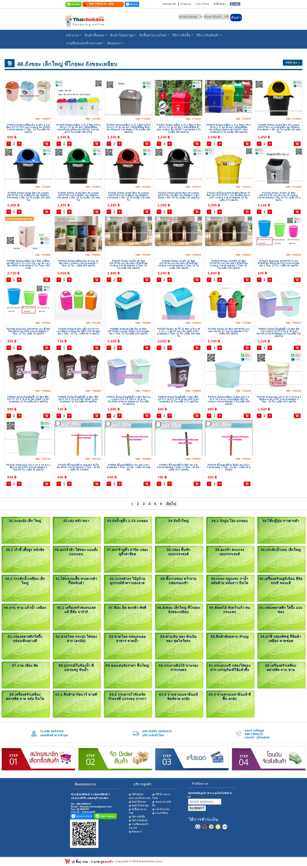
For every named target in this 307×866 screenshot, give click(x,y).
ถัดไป (171, 504)
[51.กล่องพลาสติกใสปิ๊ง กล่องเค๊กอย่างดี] (26, 645)
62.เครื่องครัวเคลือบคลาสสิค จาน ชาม (280, 668)
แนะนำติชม (161, 813)
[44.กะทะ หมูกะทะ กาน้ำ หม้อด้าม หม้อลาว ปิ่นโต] (230, 588)
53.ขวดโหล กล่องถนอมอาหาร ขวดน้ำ (127, 639)
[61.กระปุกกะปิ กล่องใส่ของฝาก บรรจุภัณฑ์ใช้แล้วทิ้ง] (230, 674)
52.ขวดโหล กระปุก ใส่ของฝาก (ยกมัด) (76, 639)
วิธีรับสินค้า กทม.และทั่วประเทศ (139, 796)
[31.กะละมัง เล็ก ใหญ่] (26, 530)
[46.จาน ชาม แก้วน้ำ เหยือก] (26, 616)
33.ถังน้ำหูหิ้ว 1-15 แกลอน (127, 521)
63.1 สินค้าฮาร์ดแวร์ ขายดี (76, 694)
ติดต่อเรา (114, 43)
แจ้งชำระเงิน (162, 809)
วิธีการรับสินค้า (207, 35)
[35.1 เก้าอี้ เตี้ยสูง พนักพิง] (26, 559)
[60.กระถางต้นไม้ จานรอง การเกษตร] (179, 674)
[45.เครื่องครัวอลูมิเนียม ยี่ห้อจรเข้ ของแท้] (281, 588)
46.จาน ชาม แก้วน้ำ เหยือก (25, 607)
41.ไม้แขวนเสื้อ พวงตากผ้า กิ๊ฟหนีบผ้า (76, 581)
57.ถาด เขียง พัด (25, 665)
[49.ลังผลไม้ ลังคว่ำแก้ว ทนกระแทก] (230, 616)
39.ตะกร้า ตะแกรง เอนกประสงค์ (229, 552)
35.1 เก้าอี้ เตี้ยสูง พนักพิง (25, 550)
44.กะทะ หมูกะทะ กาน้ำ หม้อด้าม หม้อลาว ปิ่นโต (229, 581)
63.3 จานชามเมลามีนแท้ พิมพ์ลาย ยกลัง (178, 697)
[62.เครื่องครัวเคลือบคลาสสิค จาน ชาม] (281, 674)
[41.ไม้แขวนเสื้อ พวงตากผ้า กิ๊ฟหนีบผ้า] (77, 588)
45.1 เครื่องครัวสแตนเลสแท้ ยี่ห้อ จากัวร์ (76, 610)
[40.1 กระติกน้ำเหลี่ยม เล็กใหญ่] (26, 588)
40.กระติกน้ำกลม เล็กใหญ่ (281, 550)
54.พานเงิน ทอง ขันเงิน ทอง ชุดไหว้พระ (178, 639)
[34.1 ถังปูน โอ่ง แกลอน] (230, 530)
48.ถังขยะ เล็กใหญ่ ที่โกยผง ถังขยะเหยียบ (178, 610)
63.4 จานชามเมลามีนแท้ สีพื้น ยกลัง (230, 697)
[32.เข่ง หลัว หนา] (77, 530)
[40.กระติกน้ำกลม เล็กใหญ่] (281, 559)
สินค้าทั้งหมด (95, 35)
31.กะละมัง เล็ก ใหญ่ (25, 521)
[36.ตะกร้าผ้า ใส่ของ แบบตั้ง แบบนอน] (77, 559)
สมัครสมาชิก (169, 4)
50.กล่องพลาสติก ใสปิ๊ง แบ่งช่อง (280, 610)
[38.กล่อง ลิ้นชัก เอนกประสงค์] (179, 559)
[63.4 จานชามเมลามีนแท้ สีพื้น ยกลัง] (230, 703)
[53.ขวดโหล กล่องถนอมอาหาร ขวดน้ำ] (128, 645)
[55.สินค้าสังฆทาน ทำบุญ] (230, 645)
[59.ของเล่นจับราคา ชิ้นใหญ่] (128, 674)
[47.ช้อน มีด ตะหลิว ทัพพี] (128, 616)
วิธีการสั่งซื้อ (181, 35)
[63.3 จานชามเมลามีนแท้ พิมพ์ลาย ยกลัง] (179, 703)
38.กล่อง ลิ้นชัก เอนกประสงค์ (178, 552)
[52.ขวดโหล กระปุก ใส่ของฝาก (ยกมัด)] (77, 645)
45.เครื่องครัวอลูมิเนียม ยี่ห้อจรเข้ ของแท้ (281, 581)
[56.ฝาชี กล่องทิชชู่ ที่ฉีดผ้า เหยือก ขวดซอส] (281, 645)
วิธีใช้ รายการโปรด (161, 796)
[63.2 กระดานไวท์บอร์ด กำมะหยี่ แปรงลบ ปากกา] (128, 703)
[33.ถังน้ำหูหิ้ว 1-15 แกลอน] (128, 530)
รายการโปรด (202, 4)
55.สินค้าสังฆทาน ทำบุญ (230, 636)
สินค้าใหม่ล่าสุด (122, 35)
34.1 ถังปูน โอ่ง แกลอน (229, 521)
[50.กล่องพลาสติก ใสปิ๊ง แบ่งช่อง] (281, 616)
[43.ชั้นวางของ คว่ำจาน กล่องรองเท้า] (179, 588)
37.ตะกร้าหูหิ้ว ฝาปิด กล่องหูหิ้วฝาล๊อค (127, 552)
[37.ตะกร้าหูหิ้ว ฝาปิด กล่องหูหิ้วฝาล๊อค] (128, 559)
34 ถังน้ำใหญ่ (178, 521)
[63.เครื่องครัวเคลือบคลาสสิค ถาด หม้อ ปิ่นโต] (26, 703)
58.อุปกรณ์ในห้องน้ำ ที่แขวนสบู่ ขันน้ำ (76, 668)
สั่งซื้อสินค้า (220, 4)
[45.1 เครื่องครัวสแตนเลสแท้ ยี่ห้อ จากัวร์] (77, 616)
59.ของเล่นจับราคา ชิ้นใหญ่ (127, 665)
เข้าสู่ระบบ (185, 4)
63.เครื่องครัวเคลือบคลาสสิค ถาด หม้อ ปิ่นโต (25, 697)
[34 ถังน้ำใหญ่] (179, 530)
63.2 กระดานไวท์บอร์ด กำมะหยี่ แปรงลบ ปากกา (127, 697)
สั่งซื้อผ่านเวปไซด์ (152, 35)
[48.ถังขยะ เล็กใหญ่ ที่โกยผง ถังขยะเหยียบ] (179, 616)
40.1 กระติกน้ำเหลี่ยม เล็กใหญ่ (25, 581)
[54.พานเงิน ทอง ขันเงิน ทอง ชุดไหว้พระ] (179, 645)
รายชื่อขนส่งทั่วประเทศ (84, 43)
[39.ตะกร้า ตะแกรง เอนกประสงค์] (230, 559)
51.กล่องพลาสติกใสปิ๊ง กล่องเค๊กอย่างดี (25, 639)
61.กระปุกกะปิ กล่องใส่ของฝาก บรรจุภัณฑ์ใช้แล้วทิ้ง (230, 668)
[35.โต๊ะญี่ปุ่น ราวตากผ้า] (281, 530)
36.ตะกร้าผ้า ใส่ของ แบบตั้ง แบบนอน (76, 552)
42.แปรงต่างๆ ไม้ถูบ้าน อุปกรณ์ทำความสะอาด (127, 581)
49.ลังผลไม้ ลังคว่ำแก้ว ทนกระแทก (229, 610)
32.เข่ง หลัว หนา (76, 521)
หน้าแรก (72, 35)
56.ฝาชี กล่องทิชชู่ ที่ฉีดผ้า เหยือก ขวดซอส (280, 639)
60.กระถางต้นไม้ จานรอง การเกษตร (178, 668)
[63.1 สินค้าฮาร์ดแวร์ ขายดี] (77, 703)
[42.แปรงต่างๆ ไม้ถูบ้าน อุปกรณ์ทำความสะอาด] (128, 588)
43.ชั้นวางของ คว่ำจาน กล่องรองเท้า (178, 581)
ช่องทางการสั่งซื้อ (161, 803)
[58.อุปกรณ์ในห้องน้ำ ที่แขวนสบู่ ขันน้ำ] (77, 674)
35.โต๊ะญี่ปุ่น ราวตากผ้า (280, 521)
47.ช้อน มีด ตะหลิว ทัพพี (127, 607)
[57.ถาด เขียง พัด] (26, 674)
